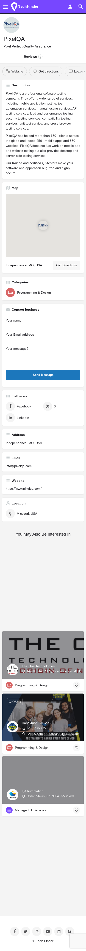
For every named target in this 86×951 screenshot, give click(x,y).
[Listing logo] (11, 25)
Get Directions (66, 265)
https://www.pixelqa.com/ (24, 488)
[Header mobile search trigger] (81, 7)
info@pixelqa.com (19, 466)
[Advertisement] (43, 584)
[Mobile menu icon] (5, 6)
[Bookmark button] (76, 685)
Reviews (32, 56)
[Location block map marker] (43, 225)
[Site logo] (25, 6)
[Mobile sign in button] (70, 7)
